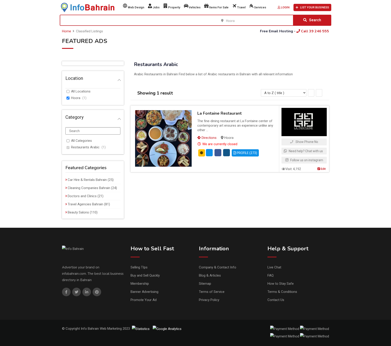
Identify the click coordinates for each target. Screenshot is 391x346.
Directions (209, 138)
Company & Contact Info (217, 267)
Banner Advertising (144, 292)
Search (315, 20)
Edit (323, 169)
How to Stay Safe (280, 284)
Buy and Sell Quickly (145, 275)
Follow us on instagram (306, 160)
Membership (140, 284)
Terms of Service (211, 292)
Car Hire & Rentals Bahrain (87, 180)
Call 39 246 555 (314, 31)
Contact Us (275, 300)
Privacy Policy (209, 300)
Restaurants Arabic (85, 147)
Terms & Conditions (282, 292)
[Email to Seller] (209, 153)
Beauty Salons (78, 212)
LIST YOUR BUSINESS (314, 7)
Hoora (75, 98)
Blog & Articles (210, 275)
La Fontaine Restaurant (219, 113)
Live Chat (274, 267)
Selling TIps (139, 267)
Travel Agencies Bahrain (85, 204)
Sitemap (205, 284)
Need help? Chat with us (305, 151)
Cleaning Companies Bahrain (89, 188)
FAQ (270, 275)
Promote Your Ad (144, 300)
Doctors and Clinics (82, 196)
